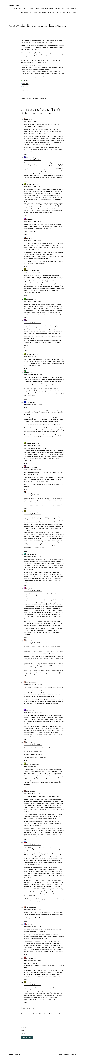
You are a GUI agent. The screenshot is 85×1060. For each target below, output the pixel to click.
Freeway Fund (37, 12)
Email (23, 1030)
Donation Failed (59, 8)
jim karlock (29, 321)
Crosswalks (43, 98)
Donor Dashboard (71, 8)
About (15, 8)
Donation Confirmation (47, 8)
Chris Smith (29, 641)
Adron (28, 119)
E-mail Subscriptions (25, 12)
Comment (24, 1024)
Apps (19, 8)
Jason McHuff (30, 467)
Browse (31, 8)
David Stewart (30, 554)
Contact (37, 8)
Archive (25, 8)
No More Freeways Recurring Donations (53, 12)
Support (73, 12)
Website (23, 1033)
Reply (25, 154)
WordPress (73, 1054)
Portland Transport (14, 5)
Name (23, 1027)
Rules (68, 12)
